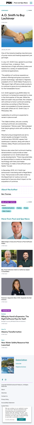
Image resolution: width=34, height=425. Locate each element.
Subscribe (18, 363)
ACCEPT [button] (21, 419)
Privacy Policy (5, 399)
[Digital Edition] (7, 372)
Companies (4, 10)
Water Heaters (6, 211)
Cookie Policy (5, 406)
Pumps (26, 208)
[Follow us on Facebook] (2, 380)
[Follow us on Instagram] (6, 380)
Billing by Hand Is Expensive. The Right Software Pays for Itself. (15, 317)
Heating (19, 208)
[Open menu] (31, 3)
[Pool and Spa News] (17, 3)
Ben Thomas (6, 194)
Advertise (4, 393)
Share (30, 10)
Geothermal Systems (8, 208)
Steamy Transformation (11, 332)
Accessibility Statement (7, 402)
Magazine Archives (21, 366)
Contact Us (4, 396)
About (3, 389)
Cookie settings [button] (9, 419)
